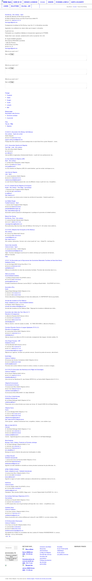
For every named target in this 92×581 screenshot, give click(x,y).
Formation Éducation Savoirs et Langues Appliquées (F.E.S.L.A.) (22, 327)
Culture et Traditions (10, 358)
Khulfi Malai (8, 356)
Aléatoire (9, 126)
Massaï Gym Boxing (10, 216)
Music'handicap (9, 440)
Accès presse (60, 552)
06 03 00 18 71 (17, 513)
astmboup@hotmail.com (11, 281)
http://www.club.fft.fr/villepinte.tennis (14, 419)
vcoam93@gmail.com (10, 237)
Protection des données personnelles (43, 578)
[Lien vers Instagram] (5, 10)
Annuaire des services (45, 554)
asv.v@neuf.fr (8, 153)
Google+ (9, 100)
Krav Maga (20, 187)
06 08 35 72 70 (17, 178)
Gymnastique (27, 187)
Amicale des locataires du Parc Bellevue (15, 300)
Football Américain (10, 203)
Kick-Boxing (8, 14)
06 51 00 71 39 (17, 222)
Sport (21, 14)
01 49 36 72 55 (17, 295)
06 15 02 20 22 (17, 235)
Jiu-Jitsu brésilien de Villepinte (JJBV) (15, 159)
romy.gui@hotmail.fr (10, 166)
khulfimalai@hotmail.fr (11, 364)
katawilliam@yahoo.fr (10, 377)
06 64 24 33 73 (17, 448)
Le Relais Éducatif (10, 456)
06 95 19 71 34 (17, 348)
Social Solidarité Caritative (12, 275)
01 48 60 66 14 (17, 431)
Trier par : (9, 124)
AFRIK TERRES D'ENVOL (12, 469)
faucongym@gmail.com (11, 22)
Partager (7, 93)
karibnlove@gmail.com (11, 490)
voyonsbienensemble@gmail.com (14, 251)
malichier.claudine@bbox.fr (12, 390)
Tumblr (8, 102)
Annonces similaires (12, 115)
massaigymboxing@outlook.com (13, 224)
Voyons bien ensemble (11, 245)
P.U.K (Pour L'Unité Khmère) (12, 396)
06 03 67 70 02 (17, 138)
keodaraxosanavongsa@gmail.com (14, 530)
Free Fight (7, 147)
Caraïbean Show (9, 507)
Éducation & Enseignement (12, 314)
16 (9, 536)
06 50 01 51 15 (17, 20)
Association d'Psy (9, 287)
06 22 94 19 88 (17, 362)
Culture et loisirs (9, 247)
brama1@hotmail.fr (10, 477)
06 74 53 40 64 (17, 279)
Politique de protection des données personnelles (45, 562)
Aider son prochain (10, 274)
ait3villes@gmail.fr (10, 321)
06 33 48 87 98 (17, 320)
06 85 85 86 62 (17, 461)
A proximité (10, 118)
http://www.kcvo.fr (9, 195)
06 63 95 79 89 (17, 415)
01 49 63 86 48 (17, 191)
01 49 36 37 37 (17, 293)
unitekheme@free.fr (10, 402)
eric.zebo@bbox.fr (10, 450)
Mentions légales (30, 578)
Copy (12, 54)
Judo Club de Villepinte (11, 172)
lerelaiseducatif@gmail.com (12, 463)
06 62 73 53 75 (17, 389)
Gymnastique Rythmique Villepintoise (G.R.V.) (17, 496)
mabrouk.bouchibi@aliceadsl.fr (13, 180)
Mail (8, 107)
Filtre (6, 122)
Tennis (7, 410)
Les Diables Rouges (10, 201)
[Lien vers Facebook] (2, 10)
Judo (6, 174)
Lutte (12, 147)
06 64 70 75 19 (17, 375)
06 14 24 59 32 (17, 488)
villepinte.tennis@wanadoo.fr (12, 417)
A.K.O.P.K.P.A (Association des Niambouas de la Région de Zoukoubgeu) (24, 369)
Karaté (7, 187)
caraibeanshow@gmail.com (12, 515)
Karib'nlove (8, 482)
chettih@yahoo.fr (9, 335)
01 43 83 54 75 (17, 346)
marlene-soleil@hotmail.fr (11, 435)
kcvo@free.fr (8, 193)
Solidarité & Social (10, 262)
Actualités (59, 547)
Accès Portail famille (62, 549)
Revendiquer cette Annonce (12, 113)
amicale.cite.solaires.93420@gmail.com (15, 306)
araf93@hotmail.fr (9, 268)
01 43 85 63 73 (17, 502)
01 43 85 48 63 (17, 527)
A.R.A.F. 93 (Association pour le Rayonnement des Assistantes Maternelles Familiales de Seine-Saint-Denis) (33, 260)
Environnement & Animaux (12, 385)
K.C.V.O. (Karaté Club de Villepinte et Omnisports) (18, 185)
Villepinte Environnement (11, 383)
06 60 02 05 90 (17, 207)
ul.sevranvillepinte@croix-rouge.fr (13, 350)
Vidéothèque (60, 550)
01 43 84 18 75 (17, 413)
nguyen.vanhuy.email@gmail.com (14, 139)
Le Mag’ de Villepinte (45, 552)
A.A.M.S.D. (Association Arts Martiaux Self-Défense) (19, 132)
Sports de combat (17, 134)
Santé (6, 289)
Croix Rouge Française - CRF (12, 341)
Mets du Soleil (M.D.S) (11, 425)
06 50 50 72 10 (17, 333)
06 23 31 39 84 (17, 164)
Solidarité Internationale (11, 398)
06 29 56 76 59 (17, 528)
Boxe (13, 218)
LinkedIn (9, 105)
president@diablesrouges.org (12, 208)
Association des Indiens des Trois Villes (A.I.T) (17, 312)
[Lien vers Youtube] (7, 10)
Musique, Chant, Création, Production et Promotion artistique (21, 442)
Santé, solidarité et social (11, 302)
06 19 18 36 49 (17, 475)
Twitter (8, 97)
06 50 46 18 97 (17, 266)
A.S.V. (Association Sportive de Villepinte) (16, 145)
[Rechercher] (35, 6)
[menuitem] (7, 2)
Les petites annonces (62, 554)
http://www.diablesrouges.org (12, 210)
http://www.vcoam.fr (10, 239)
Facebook (9, 95)
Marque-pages (8, 111)
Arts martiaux (15, 14)
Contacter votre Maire (45, 547)
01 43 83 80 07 (17, 318)
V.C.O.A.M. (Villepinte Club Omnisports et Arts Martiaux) (20, 229)
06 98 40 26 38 (17, 433)
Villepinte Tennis (9, 408)
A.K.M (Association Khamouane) (13, 521)
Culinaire (7, 427)
